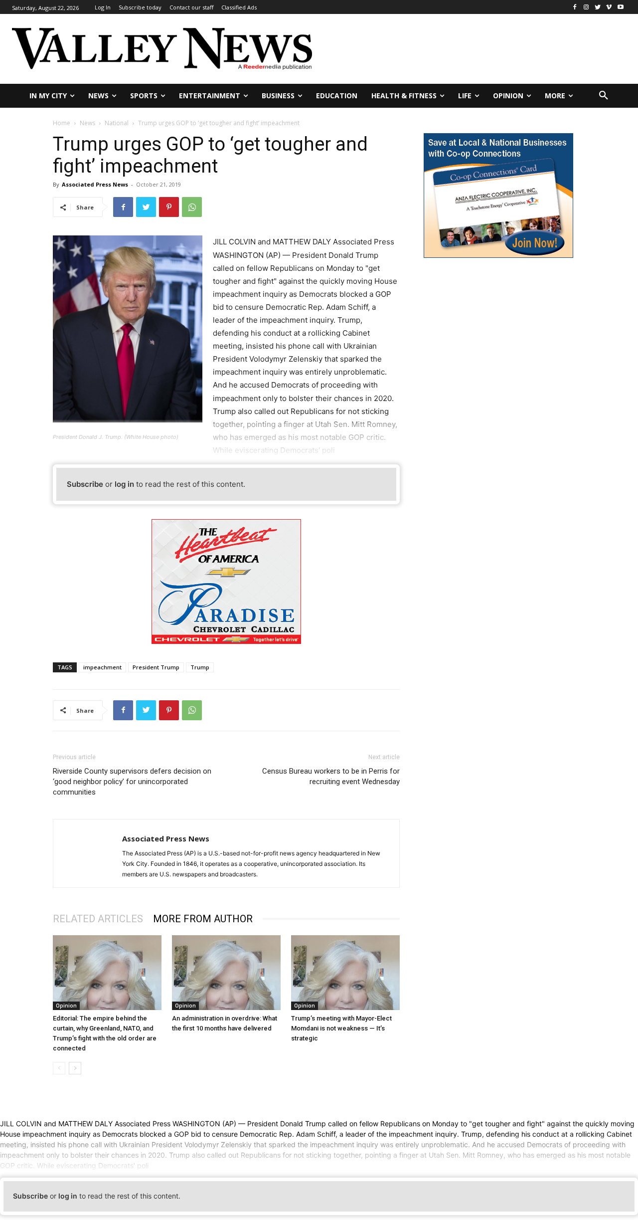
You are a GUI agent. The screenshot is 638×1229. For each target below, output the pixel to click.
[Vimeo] (609, 7)
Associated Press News (95, 184)
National (117, 123)
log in (124, 484)
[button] (604, 96)
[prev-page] (59, 1068)
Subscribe (85, 484)
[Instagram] (586, 7)
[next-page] (75, 1068)
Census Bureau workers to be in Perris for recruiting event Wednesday (331, 776)
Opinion (66, 1005)
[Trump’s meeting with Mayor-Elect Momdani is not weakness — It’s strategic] (345, 972)
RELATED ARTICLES (98, 919)
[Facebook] (575, 7)
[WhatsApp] (192, 207)
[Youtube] (620, 7)
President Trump (156, 667)
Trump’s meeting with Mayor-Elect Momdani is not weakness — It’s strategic (341, 1028)
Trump (199, 667)
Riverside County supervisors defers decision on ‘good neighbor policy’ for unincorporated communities (132, 782)
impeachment (102, 667)
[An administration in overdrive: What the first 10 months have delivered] (226, 972)
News (87, 123)
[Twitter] (598, 7)
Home (61, 123)
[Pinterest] (169, 207)
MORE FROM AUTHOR (203, 919)
